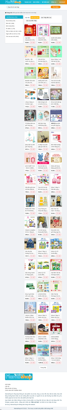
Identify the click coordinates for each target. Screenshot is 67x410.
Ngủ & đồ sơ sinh (13, 34)
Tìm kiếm (56, 7)
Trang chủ (28, 2)
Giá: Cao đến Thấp (31, 20)
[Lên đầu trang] (0, 409)
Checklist (62, 2)
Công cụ (53, 2)
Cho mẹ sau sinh (12, 36)
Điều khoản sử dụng (11, 388)
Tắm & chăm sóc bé (13, 31)
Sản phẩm (36, 2)
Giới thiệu (8, 384)
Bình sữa (10, 26)
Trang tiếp (43, 367)
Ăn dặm (10, 28)
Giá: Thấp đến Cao (46, 17)
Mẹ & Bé (10, 20)
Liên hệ (7, 386)
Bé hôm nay (45, 2)
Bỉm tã (10, 23)
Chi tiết (33, 42)
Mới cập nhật (35, 17)
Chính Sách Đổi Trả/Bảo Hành (13, 390)
